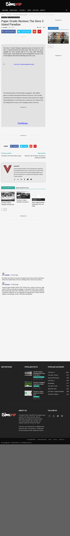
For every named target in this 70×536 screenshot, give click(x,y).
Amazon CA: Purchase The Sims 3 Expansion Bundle (35, 157)
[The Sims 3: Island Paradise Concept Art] (23, 195)
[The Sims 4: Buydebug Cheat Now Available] (28, 384)
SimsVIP (5, 27)
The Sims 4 (36, 386)
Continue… (23, 123)
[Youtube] (31, 179)
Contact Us (61, 439)
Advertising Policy (42, 439)
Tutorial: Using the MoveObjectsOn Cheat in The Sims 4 (39, 373)
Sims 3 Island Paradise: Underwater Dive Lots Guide (38, 204)
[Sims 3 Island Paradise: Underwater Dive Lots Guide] (38, 196)
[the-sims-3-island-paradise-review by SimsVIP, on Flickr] (23, 74)
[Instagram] (21, 179)
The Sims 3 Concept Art (7, 200)
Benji (50, 42)
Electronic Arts (52, 389)
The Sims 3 (4, 17)
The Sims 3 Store (53, 375)
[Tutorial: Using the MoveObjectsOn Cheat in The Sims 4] (28, 373)
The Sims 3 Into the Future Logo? (11, 156)
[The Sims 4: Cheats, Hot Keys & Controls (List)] (28, 393)
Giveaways (51, 383)
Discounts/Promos (53, 378)
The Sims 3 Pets (53, 386)
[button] (66, 10)
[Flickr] (18, 179)
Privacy (55, 439)
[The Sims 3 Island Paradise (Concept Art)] (8, 196)
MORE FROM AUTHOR (22, 188)
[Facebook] (15, 179)
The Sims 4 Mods (53, 394)
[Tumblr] (25, 179)
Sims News (5, 10)
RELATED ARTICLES (8, 188)
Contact (42, 10)
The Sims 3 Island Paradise (13, 17)
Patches (22, 10)
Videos (29, 10)
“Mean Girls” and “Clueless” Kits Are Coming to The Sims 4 (58, 38)
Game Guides (13, 10)
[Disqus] (23, 247)
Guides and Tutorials (39, 377)
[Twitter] (28, 179)
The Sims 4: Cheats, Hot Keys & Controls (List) (38, 393)
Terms (50, 439)
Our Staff (36, 10)
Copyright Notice (31, 439)
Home (2, 14)
